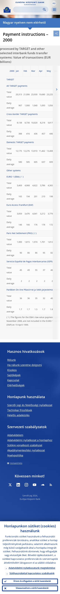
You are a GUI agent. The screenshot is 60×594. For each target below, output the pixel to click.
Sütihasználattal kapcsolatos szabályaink (31, 573)
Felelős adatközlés (18, 415)
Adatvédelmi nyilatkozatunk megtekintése (32, 568)
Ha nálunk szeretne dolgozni (24, 365)
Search (44, 9)
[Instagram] (26, 484)
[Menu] (54, 10)
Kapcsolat (13, 380)
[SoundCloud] (42, 484)
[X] (10, 484)
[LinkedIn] (18, 484)
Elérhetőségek (15, 385)
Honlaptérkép (16, 463)
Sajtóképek (14, 375)
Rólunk (11, 360)
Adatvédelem (15, 435)
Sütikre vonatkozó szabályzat (24, 445)
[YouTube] (34, 484)
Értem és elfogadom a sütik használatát (32, 581)
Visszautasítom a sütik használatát (32, 588)
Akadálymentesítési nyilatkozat (26, 450)
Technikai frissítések (19, 410)
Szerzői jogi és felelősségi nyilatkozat (29, 405)
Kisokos (12, 370)
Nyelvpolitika (15, 455)
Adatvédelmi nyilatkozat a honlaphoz (29, 440)
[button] (54, 3)
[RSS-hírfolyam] (50, 484)
